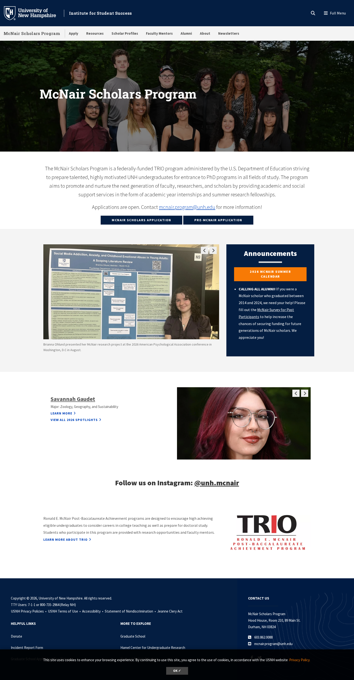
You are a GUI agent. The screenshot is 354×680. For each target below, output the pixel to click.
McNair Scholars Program (32, 33)
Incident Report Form (27, 647)
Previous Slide (204, 250)
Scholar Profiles (124, 33)
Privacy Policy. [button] (299, 660)
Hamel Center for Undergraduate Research (152, 647)
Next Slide (213, 250)
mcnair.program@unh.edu (187, 207)
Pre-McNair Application (218, 220)
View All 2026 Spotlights (74, 420)
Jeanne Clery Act (170, 611)
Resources (95, 33)
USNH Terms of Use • (64, 611)
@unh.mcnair (216, 482)
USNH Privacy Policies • (29, 611)
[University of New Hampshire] (34, 12)
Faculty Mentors (159, 33)
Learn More (61, 413)
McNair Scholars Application (141, 220)
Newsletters (228, 33)
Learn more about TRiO (65, 539)
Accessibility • (93, 611)
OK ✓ (177, 671)
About (205, 33)
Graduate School (132, 636)
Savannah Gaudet (73, 399)
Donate (16, 636)
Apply (73, 33)
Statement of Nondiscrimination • (131, 611)
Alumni (186, 33)
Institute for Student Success (100, 13)
